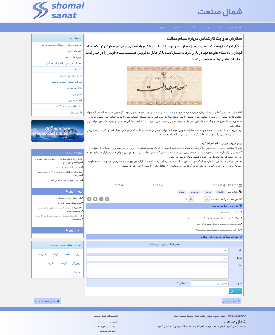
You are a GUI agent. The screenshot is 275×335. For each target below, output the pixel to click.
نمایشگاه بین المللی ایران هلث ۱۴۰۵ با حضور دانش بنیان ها (60, 173)
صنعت (190, 27)
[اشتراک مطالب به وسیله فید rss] (89, 198)
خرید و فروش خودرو (70, 75)
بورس (125, 148)
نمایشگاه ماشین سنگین (69, 106)
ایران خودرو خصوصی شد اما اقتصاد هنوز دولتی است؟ (218, 230)
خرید (51, 263)
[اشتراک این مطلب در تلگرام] (107, 198)
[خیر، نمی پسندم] (191, 199)
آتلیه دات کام (75, 51)
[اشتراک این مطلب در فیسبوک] (101, 198)
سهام (175, 112)
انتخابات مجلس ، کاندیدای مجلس (64, 63)
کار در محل (76, 112)
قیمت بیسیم (75, 100)
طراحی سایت (74, 88)
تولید (55, 254)
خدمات (75, 272)
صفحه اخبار (230, 301)
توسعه (63, 263)
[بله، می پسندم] (207, 199)
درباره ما (113, 322)
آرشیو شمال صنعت (108, 331)
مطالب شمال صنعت (210, 27)
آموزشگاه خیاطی (72, 57)
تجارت (43, 254)
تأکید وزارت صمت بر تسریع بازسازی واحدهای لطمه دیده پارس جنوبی (60, 209)
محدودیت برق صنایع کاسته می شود (66, 180)
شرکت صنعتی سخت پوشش (66, 81)
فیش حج (77, 94)
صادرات (176, 27)
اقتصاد (156, 112)
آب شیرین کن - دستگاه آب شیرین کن (61, 44)
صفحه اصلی (233, 27)
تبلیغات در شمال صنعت (106, 326)
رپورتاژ (161, 27)
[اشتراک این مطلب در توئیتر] (95, 198)
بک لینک (78, 69)
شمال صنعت (220, 11)
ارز (78, 254)
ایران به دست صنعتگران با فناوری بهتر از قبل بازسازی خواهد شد (59, 217)
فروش (90, 130)
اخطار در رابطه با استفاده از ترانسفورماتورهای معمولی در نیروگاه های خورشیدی (58, 161)
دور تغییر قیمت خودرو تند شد (68, 167)
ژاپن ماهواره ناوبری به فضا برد (69, 198)
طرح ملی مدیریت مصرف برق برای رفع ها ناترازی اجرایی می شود (214, 217)
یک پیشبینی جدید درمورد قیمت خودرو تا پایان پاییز (218, 224)
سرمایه (194, 191)
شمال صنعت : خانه (46, 301)
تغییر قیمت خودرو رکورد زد (229, 211)
